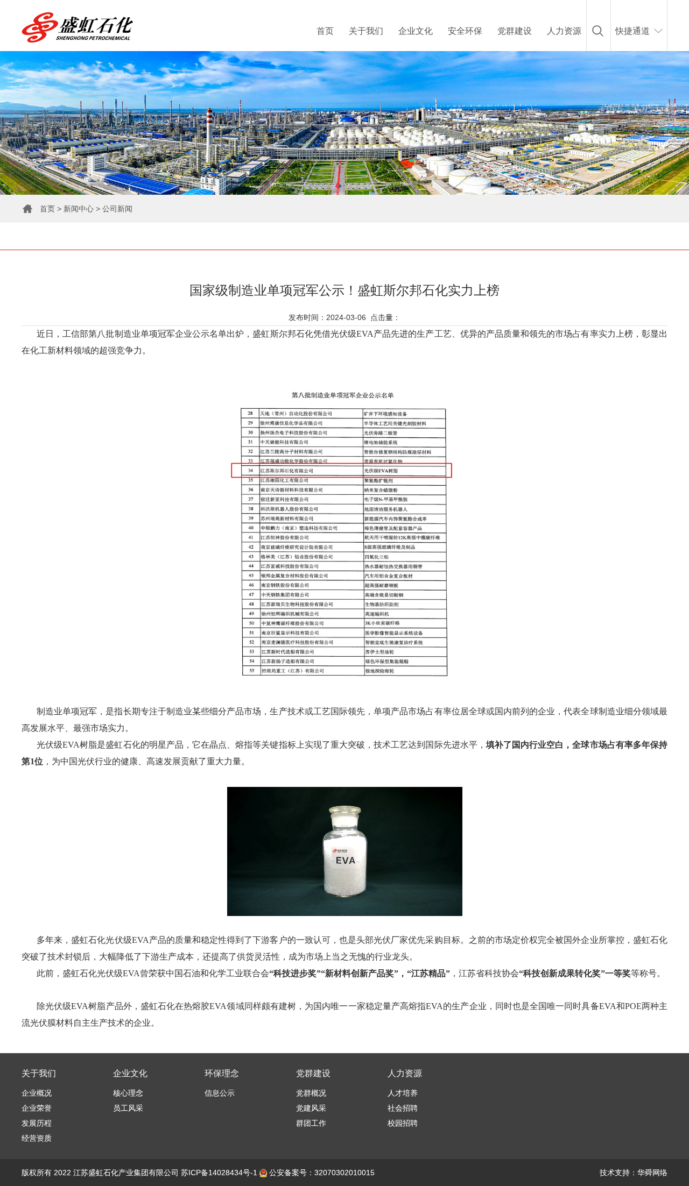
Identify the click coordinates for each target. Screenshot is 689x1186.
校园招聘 (403, 1123)
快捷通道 (632, 30)
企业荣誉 (37, 1108)
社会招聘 (403, 1108)
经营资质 (37, 1138)
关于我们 (366, 30)
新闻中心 (79, 208)
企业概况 (37, 1093)
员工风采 (128, 1108)
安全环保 (465, 30)
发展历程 (37, 1123)
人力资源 (564, 30)
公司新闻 (117, 208)
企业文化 (415, 30)
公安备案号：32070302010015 (321, 1172)
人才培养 (403, 1093)
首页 (325, 30)
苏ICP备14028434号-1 (219, 1172)
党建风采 (311, 1108)
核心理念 (128, 1093)
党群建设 (514, 30)
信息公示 (220, 1093)
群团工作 (311, 1123)
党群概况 (311, 1093)
